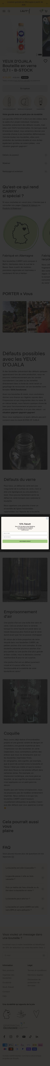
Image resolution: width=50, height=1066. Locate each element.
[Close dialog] (47, 518)
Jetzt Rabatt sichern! (25, 541)
